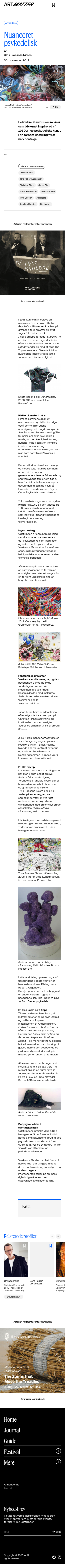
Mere (9, 1462)
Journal (12, 1430)
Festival (12, 1451)
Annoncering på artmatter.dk (32, 301)
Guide (10, 1441)
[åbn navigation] (58, 5)
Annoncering (12, 1484)
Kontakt (8, 1488)
